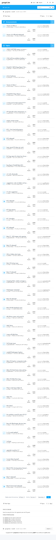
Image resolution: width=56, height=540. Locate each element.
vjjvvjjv (9, 193)
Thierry (9, 318)
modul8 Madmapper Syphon (14, 352)
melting (9, 416)
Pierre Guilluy (10, 27)
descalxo (9, 68)
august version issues (12, 120)
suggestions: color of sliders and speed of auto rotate (21, 183)
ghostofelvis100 (11, 237)
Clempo (9, 50)
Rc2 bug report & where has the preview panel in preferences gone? (25, 156)
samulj (9, 380)
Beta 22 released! (11, 245)
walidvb (45, 76)
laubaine (45, 49)
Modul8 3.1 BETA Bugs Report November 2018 (19, 67)
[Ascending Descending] (41, 497)
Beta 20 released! (11, 299)
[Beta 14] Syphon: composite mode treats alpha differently (23, 361)
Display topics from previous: (11, 497)
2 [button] (48, 16)
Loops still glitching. (12, 334)
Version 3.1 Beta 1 (11, 85)
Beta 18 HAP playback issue (14, 307)
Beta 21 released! (11, 272)
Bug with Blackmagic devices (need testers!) (19, 423)
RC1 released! (10, 227)
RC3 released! (10, 138)
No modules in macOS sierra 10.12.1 (16, 414)
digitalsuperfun (46, 290)
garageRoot (46, 414)
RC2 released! (10, 201)
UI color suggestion (11, 192)
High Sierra (9, 325)
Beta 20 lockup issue (12, 263)
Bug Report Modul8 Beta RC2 (14, 165)
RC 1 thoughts (10, 218)
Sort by (28, 497)
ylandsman (10, 77)
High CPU (9, 397)
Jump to (49, 528)
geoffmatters (10, 59)
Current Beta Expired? (12, 459)
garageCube (6, 2)
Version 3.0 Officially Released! (15, 34)
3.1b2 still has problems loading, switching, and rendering (22, 58)
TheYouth (10, 353)
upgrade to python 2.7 (12, 450)
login (34, 2)
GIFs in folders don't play (13, 254)
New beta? (9, 405)
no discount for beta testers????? (16, 103)
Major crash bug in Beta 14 (14, 388)
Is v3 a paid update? (12, 432)
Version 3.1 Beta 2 (11, 26)
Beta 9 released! (11, 477)
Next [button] (51, 16)
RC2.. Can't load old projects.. (14, 129)
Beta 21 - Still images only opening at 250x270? (20, 236)
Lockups (8, 441)
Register (40, 2)
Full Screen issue (11, 343)
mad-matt (45, 209)
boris (44, 218)
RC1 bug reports (11, 209)
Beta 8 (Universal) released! (14, 486)
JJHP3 (9, 184)
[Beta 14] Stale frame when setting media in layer (20, 370)
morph (44, 192)
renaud (9, 451)
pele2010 (10, 148)
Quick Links (7, 7)
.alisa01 (45, 397)
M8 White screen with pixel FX (15, 316)
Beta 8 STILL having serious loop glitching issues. (20, 468)
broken (9, 130)
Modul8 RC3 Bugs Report (13, 94)
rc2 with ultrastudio (12, 174)
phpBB (34, 532)
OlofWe (9, 255)
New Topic (7, 16)
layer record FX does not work (15, 147)
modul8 (13, 11)
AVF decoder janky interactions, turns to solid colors (21, 111)
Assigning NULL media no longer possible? (18, 281)
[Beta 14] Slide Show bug (13, 379)
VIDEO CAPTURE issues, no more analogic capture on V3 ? (23, 49)
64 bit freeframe (11, 76)
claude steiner (11, 95)
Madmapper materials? (13, 290)
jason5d (9, 104)
